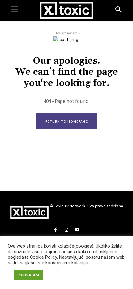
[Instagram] (66, 230)
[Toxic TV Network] (67, 10)
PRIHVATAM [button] (28, 275)
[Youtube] (77, 230)
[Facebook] (55, 230)
